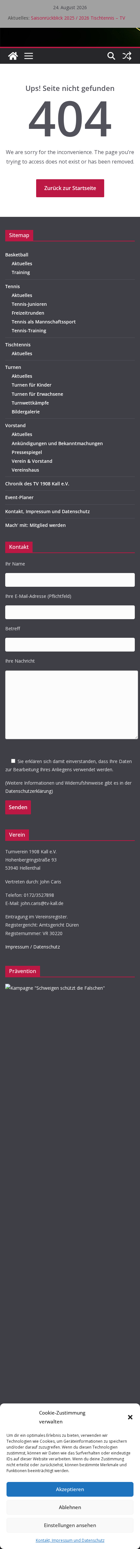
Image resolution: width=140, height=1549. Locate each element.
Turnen (13, 367)
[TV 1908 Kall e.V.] (13, 56)
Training (21, 272)
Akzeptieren (70, 1489)
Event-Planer (19, 497)
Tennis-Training (29, 330)
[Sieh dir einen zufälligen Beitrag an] (127, 56)
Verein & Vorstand (32, 461)
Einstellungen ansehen (70, 1525)
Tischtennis (18, 344)
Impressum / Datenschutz (32, 947)
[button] (130, 1417)
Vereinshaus (25, 470)
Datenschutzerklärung (28, 791)
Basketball (16, 255)
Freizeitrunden (28, 313)
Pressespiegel (27, 452)
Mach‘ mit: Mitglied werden (35, 525)
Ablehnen (70, 1507)
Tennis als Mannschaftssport (44, 322)
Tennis (12, 286)
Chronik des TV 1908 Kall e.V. (37, 483)
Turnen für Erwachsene (37, 394)
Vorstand (15, 425)
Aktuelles (22, 263)
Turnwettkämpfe (30, 403)
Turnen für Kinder (31, 385)
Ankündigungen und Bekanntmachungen (57, 443)
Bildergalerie (26, 412)
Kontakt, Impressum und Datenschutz (70, 1540)
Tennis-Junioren (29, 304)
